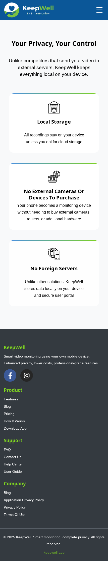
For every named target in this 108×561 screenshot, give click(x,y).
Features (11, 399)
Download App (15, 428)
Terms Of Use (15, 515)
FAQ (7, 450)
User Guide (13, 471)
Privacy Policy (15, 507)
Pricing (9, 414)
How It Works (14, 421)
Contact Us (12, 457)
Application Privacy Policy (24, 500)
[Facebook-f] (10, 375)
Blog (7, 406)
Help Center (13, 464)
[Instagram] (26, 375)
